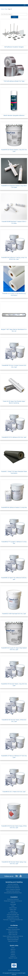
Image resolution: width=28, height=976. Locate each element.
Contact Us (13, 956)
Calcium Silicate (13, 907)
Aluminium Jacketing (13, 884)
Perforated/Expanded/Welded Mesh (13, 892)
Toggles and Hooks (13, 932)
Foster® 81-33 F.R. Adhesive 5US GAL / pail (14, 437)
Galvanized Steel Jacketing (12, 891)
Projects (13, 951)
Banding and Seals (12, 927)
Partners (13, 954)
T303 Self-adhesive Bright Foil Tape (14, 81)
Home (2, 9)
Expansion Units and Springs (13, 929)
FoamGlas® (13, 904)
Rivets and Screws (12, 931)
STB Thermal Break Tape (13, 914)
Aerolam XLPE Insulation (13, 916)
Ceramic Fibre (13, 909)
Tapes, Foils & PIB (13, 934)
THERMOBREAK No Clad (13, 918)
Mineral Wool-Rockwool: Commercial (13, 901)
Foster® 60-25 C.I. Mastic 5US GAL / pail (14, 791)
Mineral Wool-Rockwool (13, 899)
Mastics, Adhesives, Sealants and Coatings (13, 936)
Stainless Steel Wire (13, 941)
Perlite (12, 906)
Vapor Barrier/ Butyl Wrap (13, 937)
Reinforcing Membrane (12, 939)
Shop (6, 9)
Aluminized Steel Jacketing (12, 887)
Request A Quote (13, 958)
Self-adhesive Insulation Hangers (14, 47)
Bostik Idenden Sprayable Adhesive (14, 115)
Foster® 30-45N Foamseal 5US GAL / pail (14, 613)
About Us (13, 949)
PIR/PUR (13, 902)
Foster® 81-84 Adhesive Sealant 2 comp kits (14, 507)
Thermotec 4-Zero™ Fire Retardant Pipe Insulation (13, 920)
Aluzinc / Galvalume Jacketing (13, 889)
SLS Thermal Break (13, 912)
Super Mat (12, 911)
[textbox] (14, 14)
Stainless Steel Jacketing (13, 886)
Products (13, 952)
